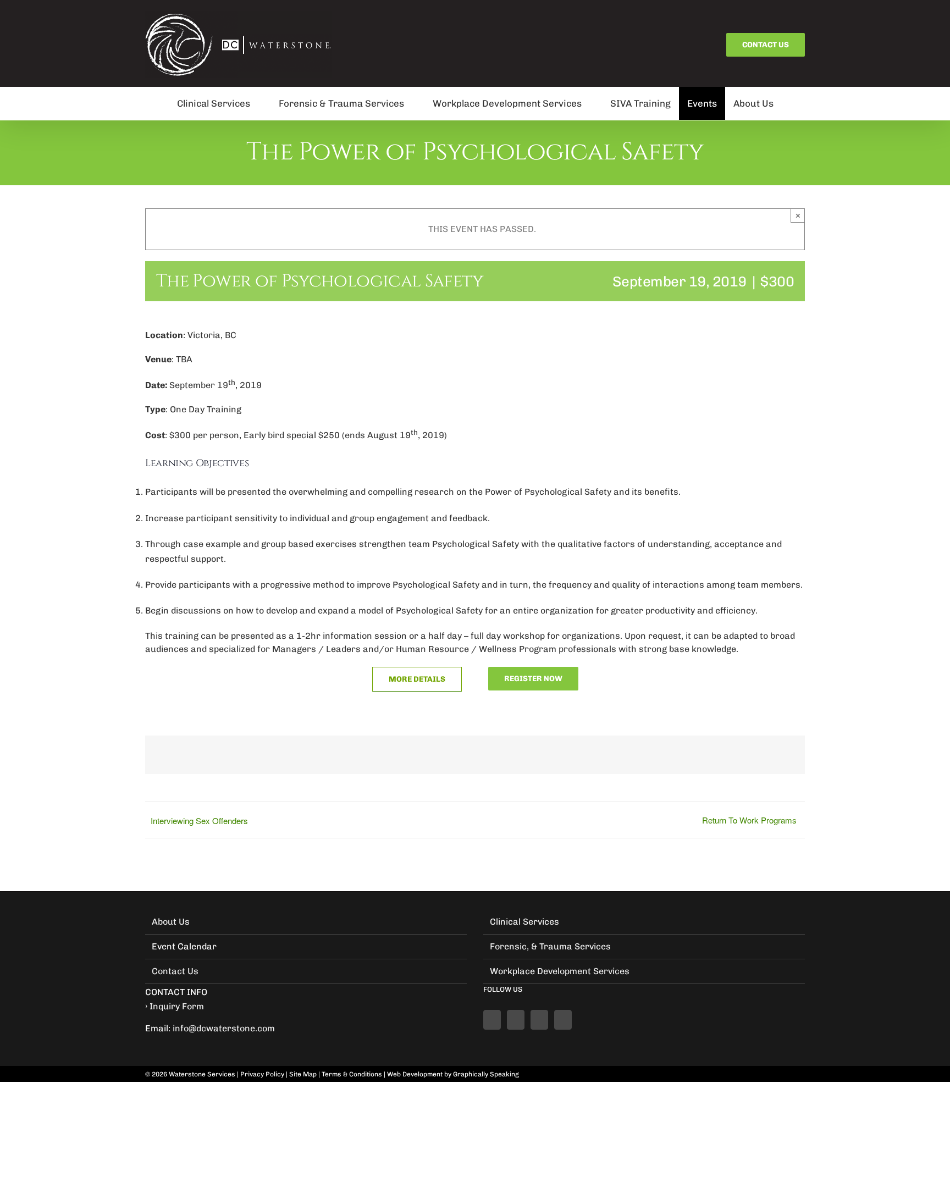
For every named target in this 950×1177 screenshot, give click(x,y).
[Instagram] (563, 1020)
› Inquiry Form (174, 1006)
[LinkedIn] (515, 1020)
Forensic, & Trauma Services (550, 946)
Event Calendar (184, 946)
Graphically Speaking (486, 1074)
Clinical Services (524, 921)
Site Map (303, 1074)
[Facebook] (492, 1020)
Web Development (415, 1074)
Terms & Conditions (352, 1074)
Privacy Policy (262, 1074)
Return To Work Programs (749, 820)
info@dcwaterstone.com (224, 1028)
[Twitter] (539, 1020)
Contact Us (175, 971)
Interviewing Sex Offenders (199, 820)
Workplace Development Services (559, 971)
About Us (171, 921)
